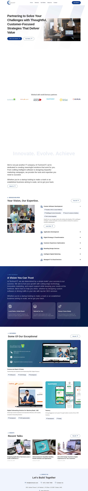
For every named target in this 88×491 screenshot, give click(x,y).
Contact (55, 2)
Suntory (47, 410)
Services (37, 2)
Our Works (43, 2)
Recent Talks (15, 436)
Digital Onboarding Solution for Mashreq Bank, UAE (23, 410)
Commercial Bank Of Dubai (15, 369)
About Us (49, 2)
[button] (53, 209)
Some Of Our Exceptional (22, 336)
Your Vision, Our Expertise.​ (23, 200)
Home (31, 2)
